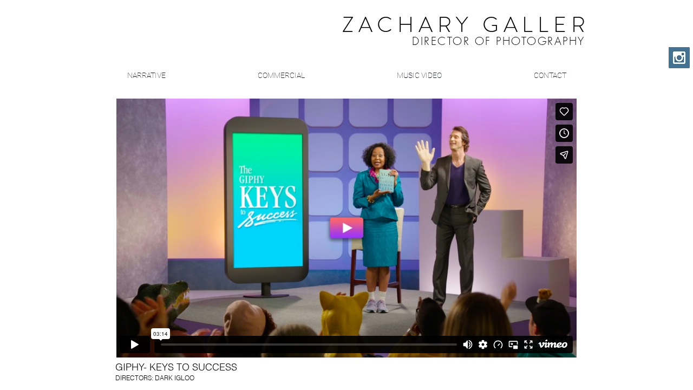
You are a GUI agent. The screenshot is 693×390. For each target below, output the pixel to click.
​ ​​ (439, 27)
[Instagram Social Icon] (679, 57)
